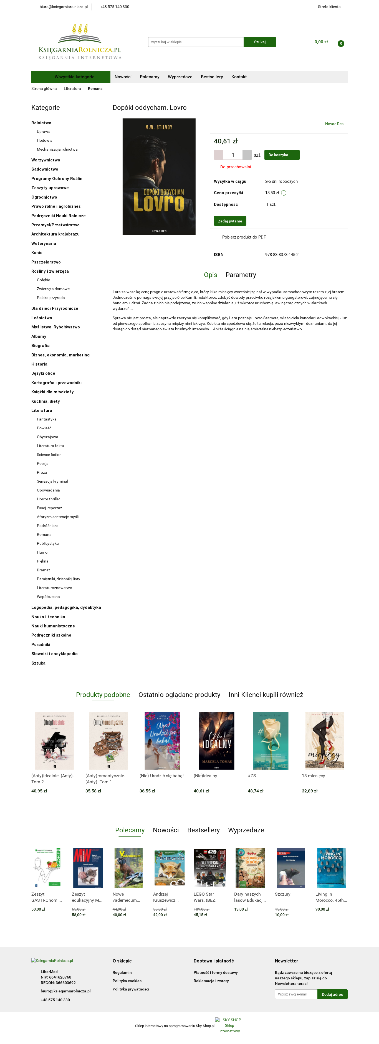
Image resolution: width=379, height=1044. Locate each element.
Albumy (39, 336)
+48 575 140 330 (55, 1000)
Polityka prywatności (131, 989)
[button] (122, 961)
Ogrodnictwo (44, 197)
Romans (44, 534)
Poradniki (41, 644)
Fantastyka (47, 419)
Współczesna (48, 596)
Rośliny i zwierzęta (50, 271)
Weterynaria (43, 243)
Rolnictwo (41, 122)
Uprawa (43, 131)
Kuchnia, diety (46, 401)
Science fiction (49, 454)
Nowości (123, 76)
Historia (40, 364)
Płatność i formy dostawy (216, 972)
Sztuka (39, 663)
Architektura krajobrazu (55, 234)
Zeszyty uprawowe (50, 187)
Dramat (43, 570)
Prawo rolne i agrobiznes (56, 206)
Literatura (42, 410)
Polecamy (150, 76)
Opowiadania (48, 490)
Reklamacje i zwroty (211, 981)
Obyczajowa (47, 437)
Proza (42, 472)
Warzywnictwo (45, 160)
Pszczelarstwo (46, 262)
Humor (43, 552)
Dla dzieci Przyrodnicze (54, 308)
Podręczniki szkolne (51, 635)
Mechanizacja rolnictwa (57, 149)
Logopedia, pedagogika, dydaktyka (66, 607)
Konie (36, 252)
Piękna (43, 561)
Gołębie (43, 280)
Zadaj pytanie (230, 221)
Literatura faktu (50, 446)
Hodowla (44, 140)
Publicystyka (48, 543)
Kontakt (239, 76)
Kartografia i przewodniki (57, 382)
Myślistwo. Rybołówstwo (55, 327)
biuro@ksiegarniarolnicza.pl (66, 991)
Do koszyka (279, 155)
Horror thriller (48, 499)
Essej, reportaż (49, 508)
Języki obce (43, 373)
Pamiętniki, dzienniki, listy (58, 579)
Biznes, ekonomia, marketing (61, 355)
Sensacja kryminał (52, 481)
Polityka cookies (127, 981)
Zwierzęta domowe (53, 289)
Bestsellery (212, 76)
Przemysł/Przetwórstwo (55, 224)
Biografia (41, 345)
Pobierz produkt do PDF (244, 237)
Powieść (44, 428)
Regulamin (122, 972)
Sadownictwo (44, 169)
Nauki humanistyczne (53, 626)
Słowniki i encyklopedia (55, 653)
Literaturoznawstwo (54, 588)
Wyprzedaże (180, 76)
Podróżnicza (48, 525)
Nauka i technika (48, 616)
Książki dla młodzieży (53, 391)
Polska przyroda (51, 297)
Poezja (43, 463)
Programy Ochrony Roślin (56, 178)
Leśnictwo (41, 317)
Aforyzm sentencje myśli (58, 517)
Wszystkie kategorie (74, 76)
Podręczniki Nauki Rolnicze (58, 215)
